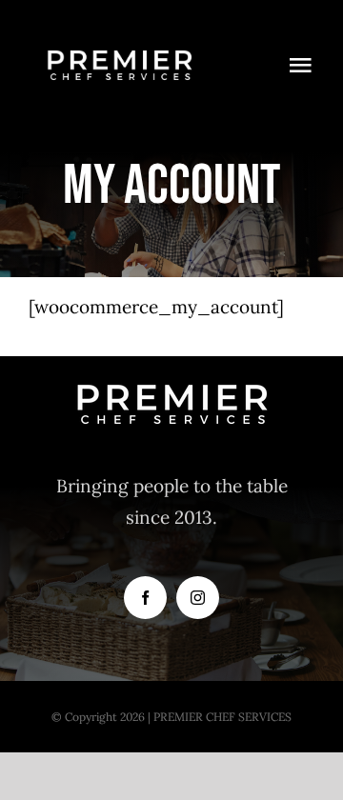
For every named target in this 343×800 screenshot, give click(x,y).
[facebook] (145, 597)
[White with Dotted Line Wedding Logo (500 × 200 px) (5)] (119, 37)
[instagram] (197, 597)
